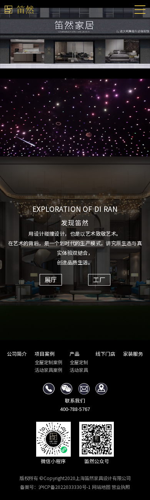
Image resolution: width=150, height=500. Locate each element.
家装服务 (133, 353)
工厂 (99, 279)
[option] (75, 39)
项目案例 (45, 353)
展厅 (51, 279)
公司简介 (17, 353)
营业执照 (121, 486)
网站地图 (101, 486)
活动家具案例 (48, 369)
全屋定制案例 (48, 362)
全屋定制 (79, 362)
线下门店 (105, 353)
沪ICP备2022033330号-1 (64, 486)
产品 (75, 353)
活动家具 (79, 369)
